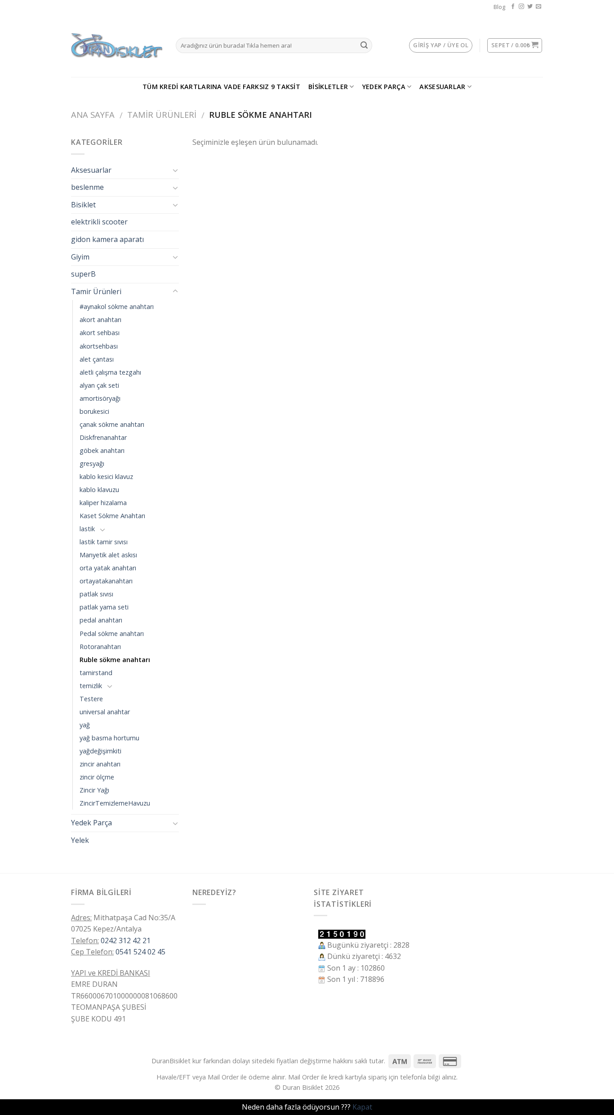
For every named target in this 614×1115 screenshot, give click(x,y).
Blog (499, 7)
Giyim (80, 257)
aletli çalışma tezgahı (110, 372)
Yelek (80, 840)
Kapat (362, 1107)
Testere (91, 698)
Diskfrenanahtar (103, 437)
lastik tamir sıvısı (104, 541)
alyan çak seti (99, 385)
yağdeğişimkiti (100, 751)
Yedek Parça (383, 86)
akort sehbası (100, 332)
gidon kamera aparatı (107, 239)
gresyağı (92, 463)
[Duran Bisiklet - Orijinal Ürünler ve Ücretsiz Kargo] (116, 45)
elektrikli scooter (99, 222)
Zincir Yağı (94, 790)
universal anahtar (105, 712)
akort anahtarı (100, 319)
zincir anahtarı (100, 764)
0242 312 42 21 (126, 940)
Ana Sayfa (93, 114)
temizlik (91, 685)
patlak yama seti (104, 607)
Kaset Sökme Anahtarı (112, 515)
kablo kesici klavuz (106, 476)
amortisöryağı (100, 398)
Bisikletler (328, 86)
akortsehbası (99, 346)
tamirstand (96, 672)
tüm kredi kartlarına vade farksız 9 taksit (221, 86)
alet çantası (97, 359)
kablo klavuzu (99, 489)
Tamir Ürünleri (161, 114)
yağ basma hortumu (109, 738)
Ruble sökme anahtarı (115, 659)
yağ (85, 725)
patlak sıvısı (96, 594)
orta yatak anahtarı (108, 568)
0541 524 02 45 (140, 952)
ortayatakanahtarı (106, 581)
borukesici (94, 411)
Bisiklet (83, 205)
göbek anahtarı (102, 450)
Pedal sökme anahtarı (112, 633)
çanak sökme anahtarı (112, 424)
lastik (87, 528)
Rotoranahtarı (100, 646)
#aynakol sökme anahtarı (117, 306)
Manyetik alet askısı (108, 555)
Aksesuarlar (442, 86)
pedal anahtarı (101, 620)
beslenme (87, 187)
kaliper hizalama (103, 502)
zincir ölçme (97, 777)
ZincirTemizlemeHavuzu (115, 803)
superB (83, 274)
